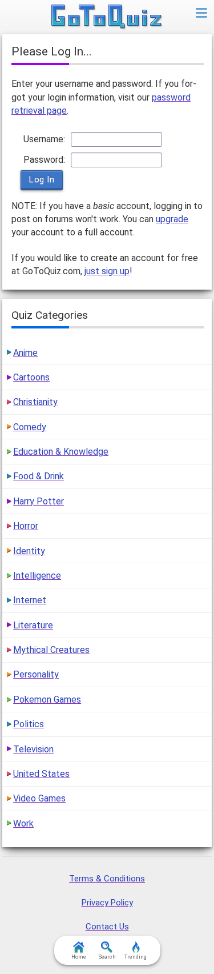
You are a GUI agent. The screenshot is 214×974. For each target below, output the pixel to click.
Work (23, 823)
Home (78, 957)
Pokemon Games (47, 699)
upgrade (172, 219)
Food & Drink (38, 476)
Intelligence (37, 575)
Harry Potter (38, 501)
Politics (28, 724)
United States (41, 773)
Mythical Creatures (51, 649)
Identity (29, 551)
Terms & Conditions (107, 878)
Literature (33, 625)
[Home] (107, 17)
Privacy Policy (107, 902)
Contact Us (107, 926)
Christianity (35, 401)
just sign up (107, 271)
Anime (25, 352)
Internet (29, 600)
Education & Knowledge (60, 451)
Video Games (39, 798)
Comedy (29, 427)
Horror (25, 525)
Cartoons (31, 377)
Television (33, 749)
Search (107, 957)
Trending (135, 957)
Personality (36, 674)
